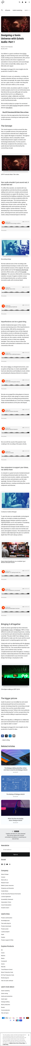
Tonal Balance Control (6, 969)
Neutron (3, 46)
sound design (5, 630)
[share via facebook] (2, 736)
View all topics (5, 1013)
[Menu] (29, 2)
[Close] (28, 1035)
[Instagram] (4, 864)
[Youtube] (7, 864)
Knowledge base (5, 920)
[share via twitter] (6, 736)
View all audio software (7, 980)
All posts (7, 10)
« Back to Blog (6, 740)
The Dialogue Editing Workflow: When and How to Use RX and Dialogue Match (15, 769)
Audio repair (4, 999)
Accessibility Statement (7, 899)
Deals (2, 934)
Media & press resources (7, 885)
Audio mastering (17, 10)
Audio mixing (4, 993)
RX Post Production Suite (7, 975)
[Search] (19, 2)
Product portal (4, 929)
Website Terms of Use (14, 1043)
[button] (2, 10)
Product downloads (6, 926)
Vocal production (5, 1010)
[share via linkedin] (10, 736)
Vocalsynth (4, 961)
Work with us (4, 880)
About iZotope (4, 874)
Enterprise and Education (7, 888)
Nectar (2, 958)
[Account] (22, 2)
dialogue (18, 630)
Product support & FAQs (7, 940)
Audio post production (6, 996)
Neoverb (3, 966)
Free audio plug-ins (6, 923)
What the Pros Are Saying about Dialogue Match (15, 819)
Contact (3, 877)
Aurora (3, 964)
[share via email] (13, 736)
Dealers (3, 937)
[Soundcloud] (10, 864)
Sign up (15, 854)
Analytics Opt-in (5, 907)
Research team (5, 882)
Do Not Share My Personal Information (11, 893)
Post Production (9, 46)
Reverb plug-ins (5, 978)
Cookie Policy (5, 1044)
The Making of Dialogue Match (15, 794)
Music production (5, 1004)
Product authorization (6, 917)
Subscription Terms (6, 902)
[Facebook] (2, 864)
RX (2, 950)
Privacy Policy (22, 1043)
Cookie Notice (4, 891)
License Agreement (6, 896)
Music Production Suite (7, 972)
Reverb (3, 1007)
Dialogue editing (5, 1001)
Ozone (2, 952)
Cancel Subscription (6, 905)
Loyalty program (5, 931)
